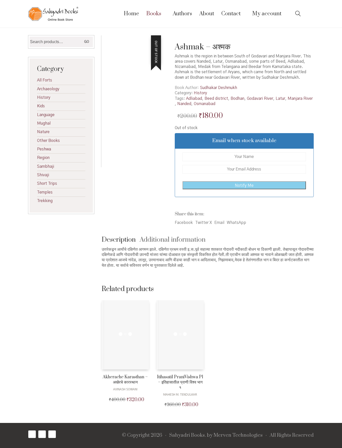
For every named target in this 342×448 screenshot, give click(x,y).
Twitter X (203, 223)
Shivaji (43, 175)
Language (46, 115)
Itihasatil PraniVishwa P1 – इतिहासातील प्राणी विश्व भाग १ (180, 382)
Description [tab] (119, 240)
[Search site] (298, 14)
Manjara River (300, 99)
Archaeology (48, 89)
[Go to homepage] (53, 13)
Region (43, 158)
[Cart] (311, 14)
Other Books (48, 141)
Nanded (184, 104)
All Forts (44, 80)
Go (86, 42)
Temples (45, 192)
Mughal (44, 123)
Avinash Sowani (125, 389)
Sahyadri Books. (187, 435)
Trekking (45, 201)
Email (219, 223)
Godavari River (260, 99)
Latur (280, 99)
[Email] (52, 434)
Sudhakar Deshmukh (218, 88)
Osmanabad (204, 104)
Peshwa (44, 149)
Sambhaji (45, 166)
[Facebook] (32, 434)
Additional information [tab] (173, 240)
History (200, 93)
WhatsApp (236, 223)
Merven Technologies (238, 435)
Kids (41, 106)
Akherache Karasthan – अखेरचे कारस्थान (125, 380)
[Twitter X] (42, 434)
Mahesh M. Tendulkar (180, 394)
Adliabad (194, 99)
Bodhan (237, 99)
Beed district (216, 99)
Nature (43, 132)
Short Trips (47, 184)
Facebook (184, 223)
